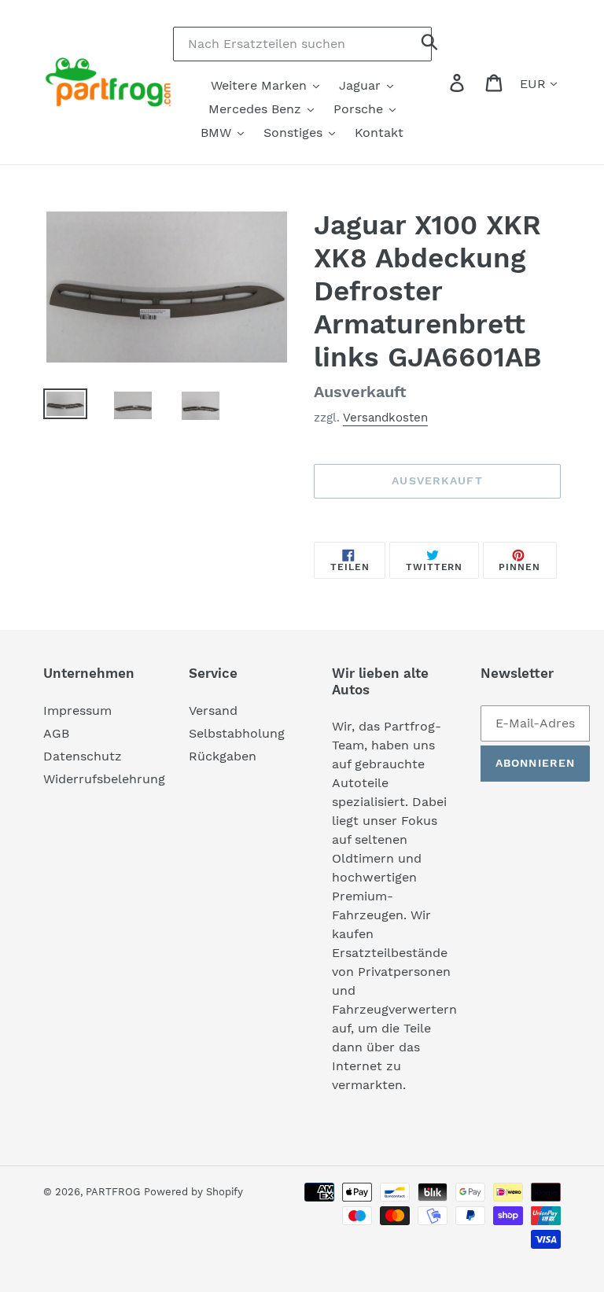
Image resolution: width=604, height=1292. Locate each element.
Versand (213, 710)
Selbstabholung (237, 733)
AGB (56, 733)
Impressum (77, 710)
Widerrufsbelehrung (104, 778)
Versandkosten (385, 417)
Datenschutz (82, 756)
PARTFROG (113, 1192)
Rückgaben (222, 756)
